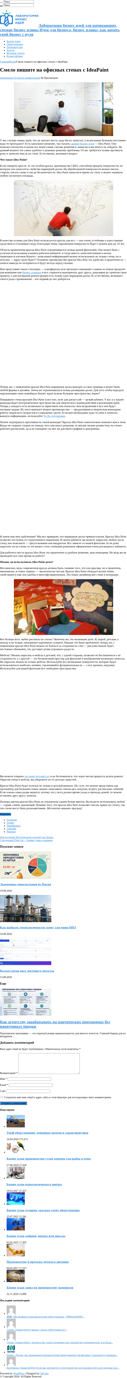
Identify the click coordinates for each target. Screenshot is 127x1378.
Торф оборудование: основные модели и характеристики (47, 1132)
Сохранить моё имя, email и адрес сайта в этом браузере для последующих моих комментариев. (58, 1097)
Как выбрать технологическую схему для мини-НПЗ (38, 927)
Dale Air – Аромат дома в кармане (26, 840)
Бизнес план (14, 41)
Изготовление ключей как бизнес (27, 837)
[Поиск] (1, 2)
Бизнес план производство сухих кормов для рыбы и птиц (49, 1158)
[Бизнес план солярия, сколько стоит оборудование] (16, 1203)
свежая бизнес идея (82, 143)
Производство (15, 47)
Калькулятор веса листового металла (27, 971)
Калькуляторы (15, 56)
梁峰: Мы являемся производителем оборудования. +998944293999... (45, 1316)
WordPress (18, 1373)
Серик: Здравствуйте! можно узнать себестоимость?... (37, 1329)
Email (4, 1085)
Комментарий (9, 1073)
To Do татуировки (54, 416)
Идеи (13, 61)
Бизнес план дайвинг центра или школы (36, 1236)
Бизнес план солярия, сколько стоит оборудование (43, 1210)
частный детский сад (37, 776)
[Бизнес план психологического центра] (16, 1178)
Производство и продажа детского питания (38, 1262)
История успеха (15, 53)
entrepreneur (7, 78)
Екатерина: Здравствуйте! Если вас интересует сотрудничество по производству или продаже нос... (63, 1367)
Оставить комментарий (27, 78)
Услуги (11, 50)
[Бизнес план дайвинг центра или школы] (16, 1229)
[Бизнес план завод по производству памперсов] (16, 1281)
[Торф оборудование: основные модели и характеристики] (16, 1126)
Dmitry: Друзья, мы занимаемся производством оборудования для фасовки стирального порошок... (62, 1355)
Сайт (3, 1091)
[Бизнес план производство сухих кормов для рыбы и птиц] (16, 1152)
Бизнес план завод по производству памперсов (40, 1287)
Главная (4, 61)
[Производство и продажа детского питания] (16, 1255)
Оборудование (15, 44)
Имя (3, 1078)
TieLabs (44, 1373)
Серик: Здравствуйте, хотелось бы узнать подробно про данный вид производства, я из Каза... (60, 1342)
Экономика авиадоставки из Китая (25, 884)
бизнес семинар (31, 272)
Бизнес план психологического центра (34, 1184)
